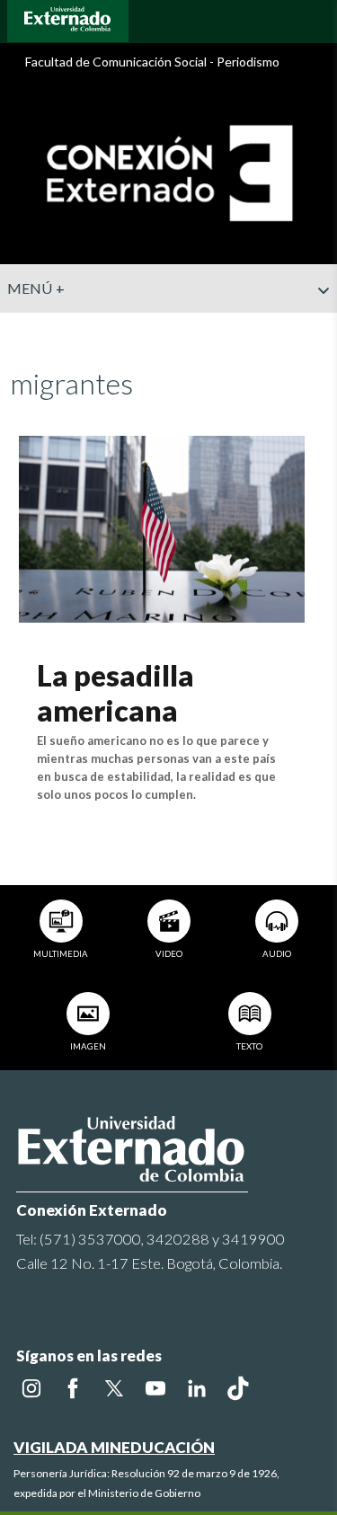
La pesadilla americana (115, 692)
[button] (316, 326)
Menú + (36, 288)
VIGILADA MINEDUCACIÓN (114, 1447)
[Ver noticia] (162, 527)
